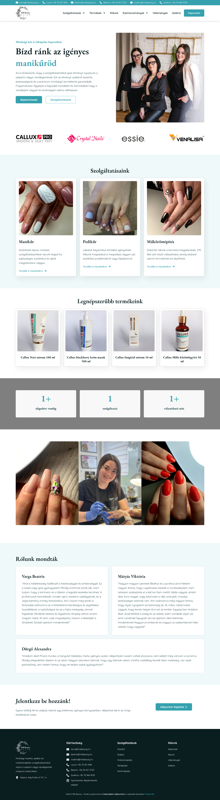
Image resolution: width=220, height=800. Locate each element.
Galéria (176, 13)
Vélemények (160, 13)
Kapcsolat (194, 13)
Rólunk (114, 13)
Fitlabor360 (149, 794)
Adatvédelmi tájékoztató (113, 794)
